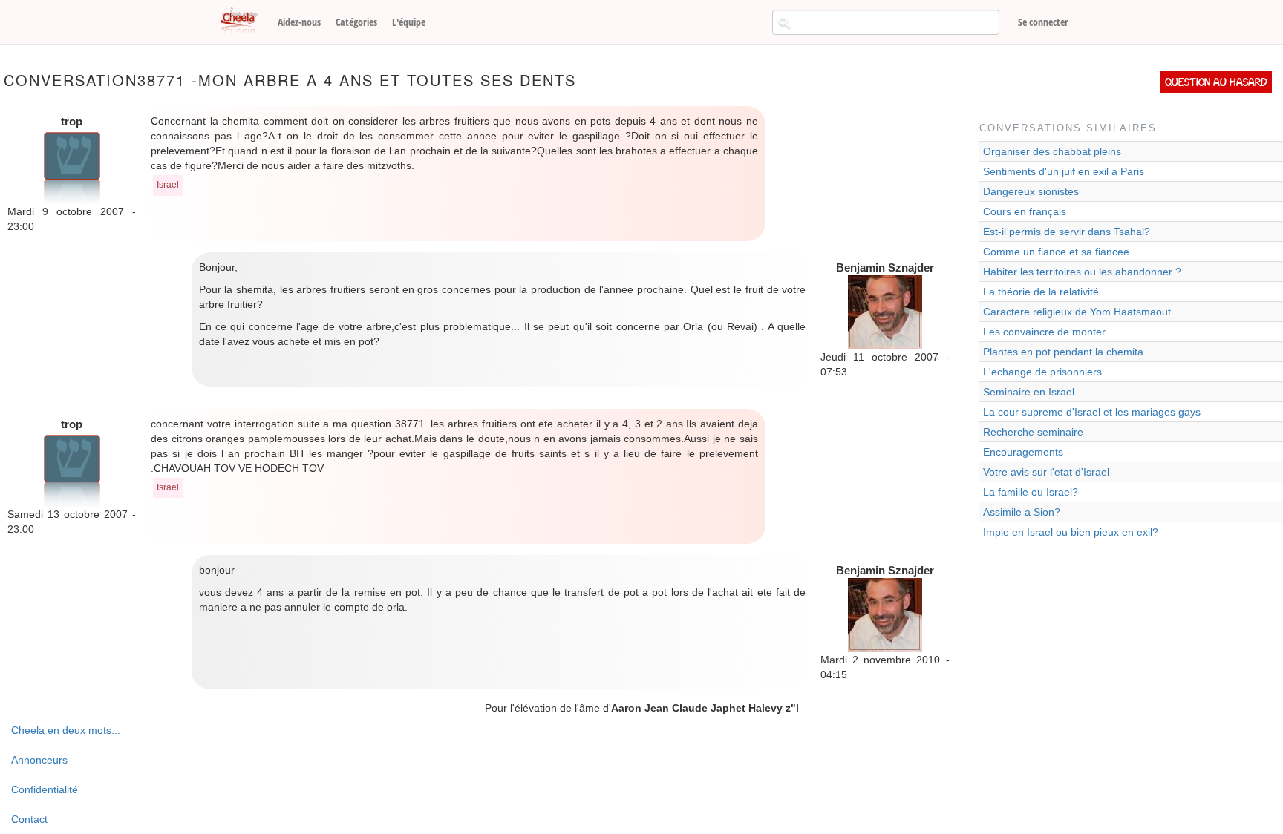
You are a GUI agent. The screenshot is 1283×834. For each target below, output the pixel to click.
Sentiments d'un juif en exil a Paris (1063, 171)
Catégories (356, 22)
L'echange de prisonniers (1042, 372)
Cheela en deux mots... (65, 730)
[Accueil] (244, 21)
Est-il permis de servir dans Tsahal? (1066, 231)
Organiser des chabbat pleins (1052, 151)
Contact (29, 819)
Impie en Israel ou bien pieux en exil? (1070, 532)
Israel (168, 185)
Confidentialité (44, 789)
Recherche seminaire (1033, 432)
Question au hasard (1216, 82)
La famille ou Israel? (1030, 492)
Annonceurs (39, 760)
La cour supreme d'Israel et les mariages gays (1092, 412)
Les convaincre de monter (1044, 332)
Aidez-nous (299, 22)
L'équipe (408, 22)
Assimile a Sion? (1021, 512)
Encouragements (1023, 452)
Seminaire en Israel (1028, 392)
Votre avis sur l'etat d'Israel (1046, 472)
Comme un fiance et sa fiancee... (1060, 251)
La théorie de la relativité (1041, 292)
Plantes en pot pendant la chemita (1063, 352)
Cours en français (1024, 211)
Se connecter (1043, 22)
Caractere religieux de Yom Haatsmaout (1077, 312)
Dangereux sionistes (1031, 191)
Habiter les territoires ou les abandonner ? (1082, 272)
